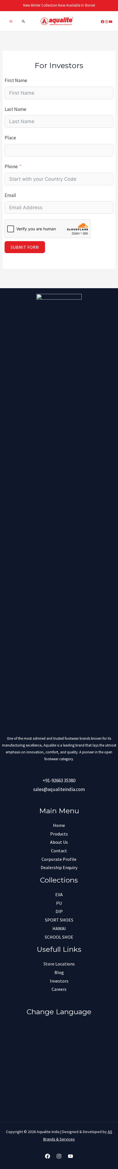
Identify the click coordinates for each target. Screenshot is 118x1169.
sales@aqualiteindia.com (59, 789)
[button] (23, 21)
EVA (59, 894)
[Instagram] (106, 21)
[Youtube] (110, 21)
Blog (59, 972)
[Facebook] (102, 21)
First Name (16, 80)
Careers (59, 989)
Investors (59, 981)
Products (59, 834)
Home (59, 825)
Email (10, 195)
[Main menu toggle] (11, 21)
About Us (59, 842)
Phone (11, 166)
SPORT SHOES (59, 920)
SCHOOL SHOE (59, 937)
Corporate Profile (59, 859)
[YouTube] (70, 1156)
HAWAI (59, 928)
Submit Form (25, 247)
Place (10, 138)
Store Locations (59, 964)
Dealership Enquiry (59, 867)
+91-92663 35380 (59, 780)
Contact (59, 850)
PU (59, 903)
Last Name (15, 109)
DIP (59, 911)
